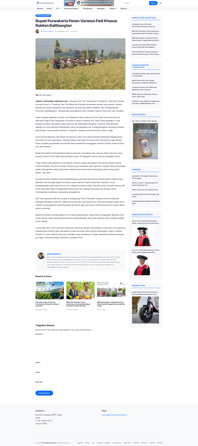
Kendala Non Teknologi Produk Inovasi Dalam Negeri (145, 177)
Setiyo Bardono (48, 31)
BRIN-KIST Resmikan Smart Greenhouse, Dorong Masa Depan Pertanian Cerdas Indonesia (78, 304)
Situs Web (38, 382)
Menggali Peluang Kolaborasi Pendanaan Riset (146, 202)
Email (38, 372)
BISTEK (160, 443)
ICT (58, 8)
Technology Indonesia (48, 443)
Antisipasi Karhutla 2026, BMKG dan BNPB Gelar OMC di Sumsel (144, 88)
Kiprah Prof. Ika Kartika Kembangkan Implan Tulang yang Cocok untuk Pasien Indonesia (145, 222)
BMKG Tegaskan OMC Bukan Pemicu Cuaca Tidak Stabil (144, 95)
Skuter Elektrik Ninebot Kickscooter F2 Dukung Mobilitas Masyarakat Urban (145, 293)
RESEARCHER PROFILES (142, 214)
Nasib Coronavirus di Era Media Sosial (145, 190)
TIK (93, 443)
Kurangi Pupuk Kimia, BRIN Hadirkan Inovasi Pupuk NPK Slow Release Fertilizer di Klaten (144, 46)
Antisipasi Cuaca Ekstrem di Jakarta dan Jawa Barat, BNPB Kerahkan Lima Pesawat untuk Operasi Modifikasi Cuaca (146, 102)
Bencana (124, 8)
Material (152, 443)
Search (153, 3)
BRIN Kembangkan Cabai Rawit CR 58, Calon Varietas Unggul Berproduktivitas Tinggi (111, 304)
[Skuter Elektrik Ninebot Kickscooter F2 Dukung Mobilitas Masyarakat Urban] (145, 309)
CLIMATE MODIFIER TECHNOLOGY (140, 66)
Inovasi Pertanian (43, 15)
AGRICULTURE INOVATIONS (144, 18)
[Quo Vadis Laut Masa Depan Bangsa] (145, 141)
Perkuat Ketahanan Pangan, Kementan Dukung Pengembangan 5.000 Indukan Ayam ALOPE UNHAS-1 (145, 53)
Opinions (136, 170)
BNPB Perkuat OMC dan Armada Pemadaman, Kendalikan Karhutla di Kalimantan (144, 82)
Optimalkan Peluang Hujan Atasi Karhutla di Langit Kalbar (146, 75)
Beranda (40, 8)
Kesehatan (100, 8)
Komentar (39, 334)
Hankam (112, 8)
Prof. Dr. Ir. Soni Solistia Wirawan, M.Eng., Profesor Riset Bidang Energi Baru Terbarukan (146, 251)
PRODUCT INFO (139, 286)
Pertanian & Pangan (71, 8)
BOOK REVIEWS (139, 114)
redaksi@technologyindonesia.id (114, 415)
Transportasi (87, 8)
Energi (49, 8)
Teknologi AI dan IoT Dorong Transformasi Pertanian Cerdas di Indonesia (47, 304)
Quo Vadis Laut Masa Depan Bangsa (144, 121)
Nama (38, 362)
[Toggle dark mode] (161, 3)
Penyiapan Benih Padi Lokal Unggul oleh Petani (145, 195)
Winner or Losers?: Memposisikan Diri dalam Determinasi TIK (145, 184)
